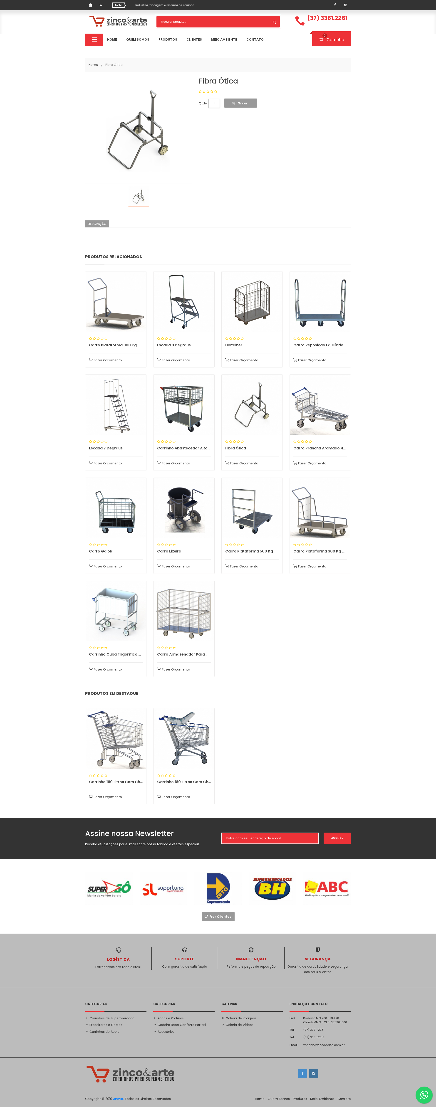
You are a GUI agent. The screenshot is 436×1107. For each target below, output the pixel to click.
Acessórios (166, 1031)
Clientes (194, 39)
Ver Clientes (220, 916)
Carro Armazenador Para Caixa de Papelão (184, 654)
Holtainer (233, 345)
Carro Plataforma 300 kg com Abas (320, 551)
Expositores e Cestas (105, 1025)
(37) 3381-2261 (313, 1030)
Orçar (243, 103)
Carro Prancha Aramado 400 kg (320, 448)
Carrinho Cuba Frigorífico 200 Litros (116, 654)
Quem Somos (137, 39)
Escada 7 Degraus (106, 448)
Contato (255, 39)
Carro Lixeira (169, 551)
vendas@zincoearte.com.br (324, 1045)
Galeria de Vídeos (239, 1025)
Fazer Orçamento (108, 360)
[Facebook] (335, 5)
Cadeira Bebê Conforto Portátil (182, 1025)
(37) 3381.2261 (327, 18)
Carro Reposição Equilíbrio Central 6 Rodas (320, 345)
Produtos (168, 39)
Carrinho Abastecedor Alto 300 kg (184, 448)
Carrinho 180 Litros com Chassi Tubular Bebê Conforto (184, 781)
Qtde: (203, 103)
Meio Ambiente (224, 39)
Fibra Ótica (218, 81)
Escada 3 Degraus (174, 345)
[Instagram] (345, 5)
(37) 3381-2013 (313, 1037)
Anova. (118, 1099)
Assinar (337, 838)
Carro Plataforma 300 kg (113, 345)
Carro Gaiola (101, 551)
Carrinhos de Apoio (104, 1031)
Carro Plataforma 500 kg (249, 551)
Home (112, 39)
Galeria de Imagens (241, 1018)
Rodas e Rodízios (171, 1018)
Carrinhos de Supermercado (111, 1018)
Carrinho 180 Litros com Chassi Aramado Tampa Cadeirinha (116, 781)
